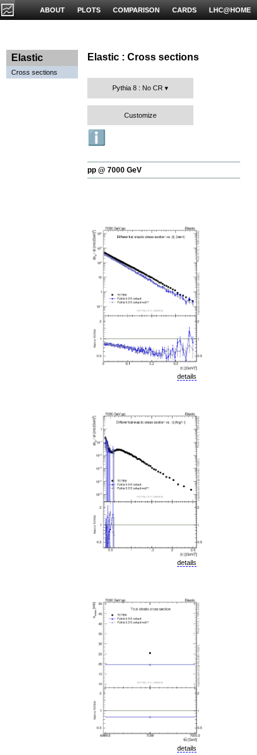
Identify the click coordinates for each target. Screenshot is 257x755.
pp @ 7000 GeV (114, 170)
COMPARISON (136, 10)
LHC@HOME (230, 10)
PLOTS (88, 10)
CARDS (184, 10)
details (186, 376)
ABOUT (52, 10)
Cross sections (34, 72)
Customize (140, 115)
